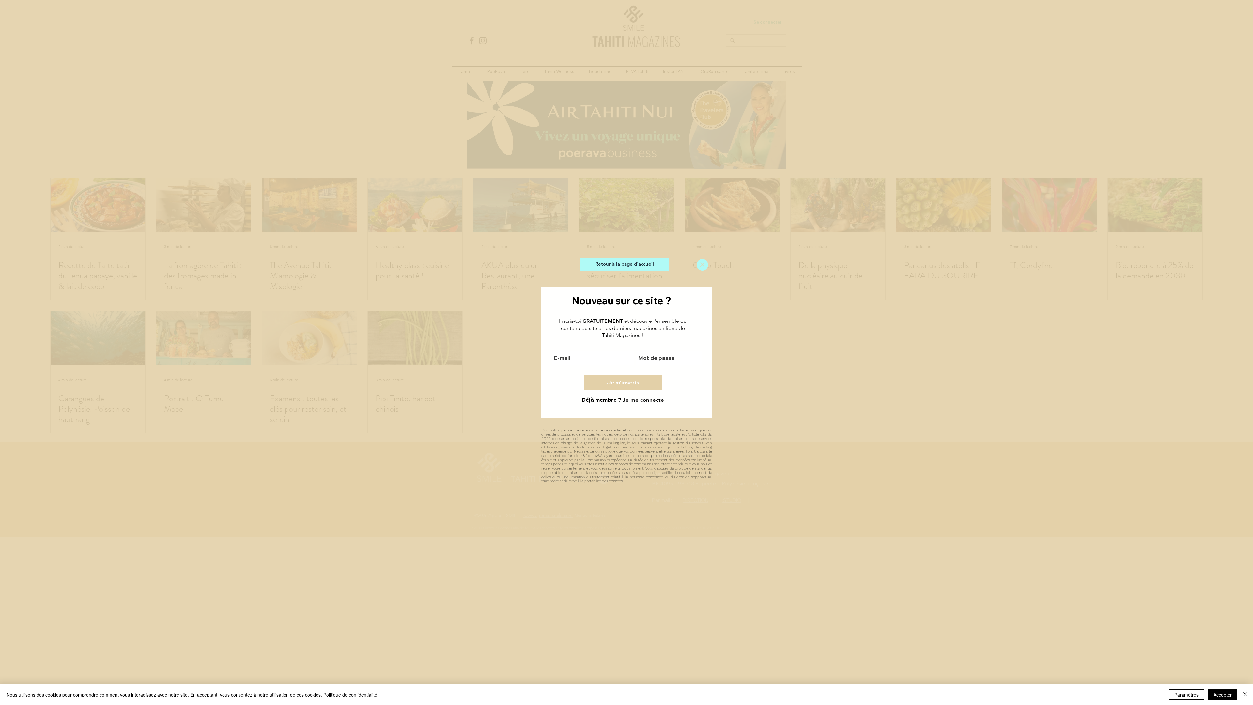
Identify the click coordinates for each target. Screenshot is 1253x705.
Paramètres (1186, 694)
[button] (702, 265)
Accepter (1223, 694)
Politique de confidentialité (350, 694)
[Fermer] (1245, 694)
